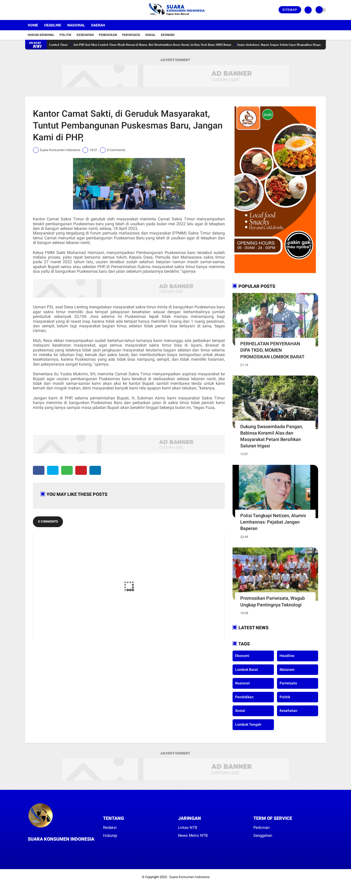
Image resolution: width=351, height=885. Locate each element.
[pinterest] (81, 470)
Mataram (287, 669)
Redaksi (110, 827)
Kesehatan (85, 35)
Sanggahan (262, 835)
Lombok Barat (246, 669)
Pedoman (261, 827)
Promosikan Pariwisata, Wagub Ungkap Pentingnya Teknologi (272, 601)
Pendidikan (108, 35)
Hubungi (110, 835)
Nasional (76, 25)
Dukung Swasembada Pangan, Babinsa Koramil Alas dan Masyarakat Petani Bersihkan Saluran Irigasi (271, 436)
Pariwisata (131, 35)
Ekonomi (168, 35)
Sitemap (289, 10)
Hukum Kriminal (41, 35)
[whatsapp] (67, 470)
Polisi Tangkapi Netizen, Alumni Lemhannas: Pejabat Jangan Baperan (273, 522)
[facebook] (26, 10)
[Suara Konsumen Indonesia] (175, 17)
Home (33, 25)
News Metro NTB (193, 835)
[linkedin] (95, 470)
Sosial (150, 35)
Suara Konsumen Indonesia (189, 877)
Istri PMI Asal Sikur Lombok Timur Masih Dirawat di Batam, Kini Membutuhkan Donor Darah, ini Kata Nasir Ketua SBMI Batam (134, 44)
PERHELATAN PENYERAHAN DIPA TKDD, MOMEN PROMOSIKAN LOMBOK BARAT (272, 350)
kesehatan (288, 711)
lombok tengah (248, 724)
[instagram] (40, 10)
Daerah (98, 25)
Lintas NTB (187, 827)
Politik (65, 35)
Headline (52, 25)
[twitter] (33, 10)
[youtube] (47, 10)
